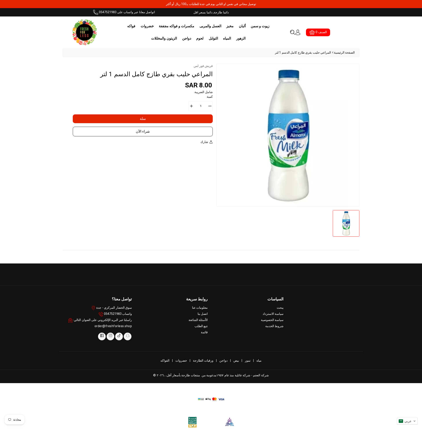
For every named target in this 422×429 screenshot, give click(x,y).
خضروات (147, 26)
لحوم (200, 38)
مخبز (230, 26)
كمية (210, 96)
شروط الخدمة (274, 326)
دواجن (186, 38)
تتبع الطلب (201, 326)
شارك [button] (204, 142)
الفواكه (164, 360)
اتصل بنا (203, 313)
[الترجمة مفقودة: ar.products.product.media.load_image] (346, 223)
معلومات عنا (200, 307)
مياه (259, 360)
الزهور (241, 38)
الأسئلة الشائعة (198, 320)
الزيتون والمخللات (164, 38)
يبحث (280, 307)
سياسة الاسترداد (273, 313)
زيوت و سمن (260, 26)
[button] (292, 32)
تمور (248, 360)
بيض (236, 360)
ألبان (242, 26)
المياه (227, 38)
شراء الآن (143, 131)
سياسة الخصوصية (272, 320)
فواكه (131, 26)
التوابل (213, 38)
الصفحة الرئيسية (344, 52)
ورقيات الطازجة (203, 360)
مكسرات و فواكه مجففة (176, 26)
